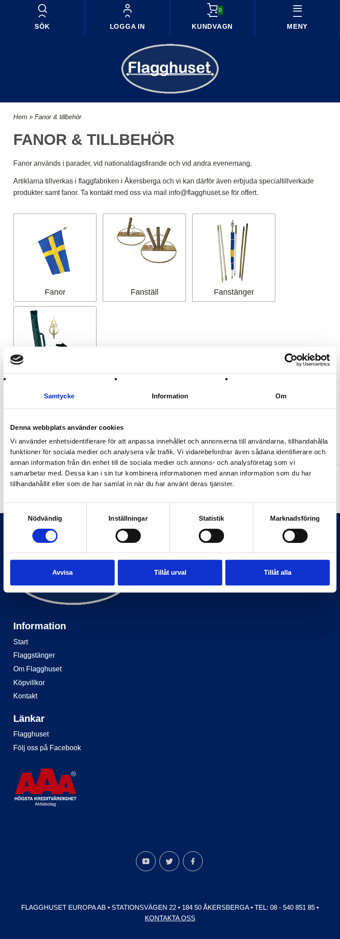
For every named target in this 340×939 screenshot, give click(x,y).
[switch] (128, 536)
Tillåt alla (277, 572)
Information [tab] (170, 396)
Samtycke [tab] (59, 396)
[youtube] (146, 861)
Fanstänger (234, 292)
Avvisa (62, 572)
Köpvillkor (29, 682)
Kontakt (25, 696)
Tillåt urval (170, 572)
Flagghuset (31, 734)
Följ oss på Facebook (47, 748)
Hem (20, 117)
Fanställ (144, 292)
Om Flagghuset (37, 669)
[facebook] (193, 861)
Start (20, 642)
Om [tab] (280, 396)
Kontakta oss (170, 918)
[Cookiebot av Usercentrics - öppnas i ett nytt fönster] (291, 359)
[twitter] (169, 861)
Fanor (55, 292)
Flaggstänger (34, 655)
